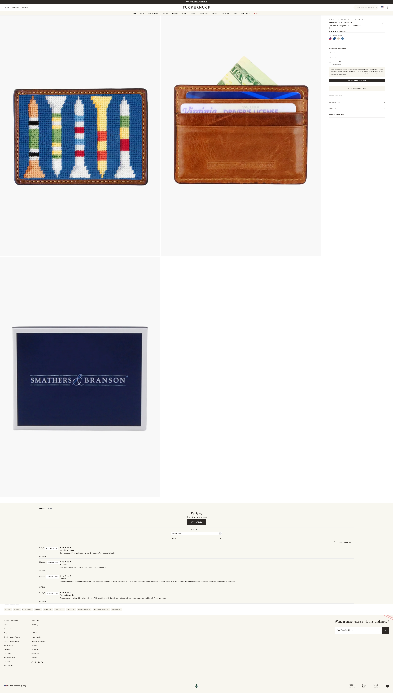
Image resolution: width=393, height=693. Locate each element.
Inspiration (35, 649)
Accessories (203, 13)
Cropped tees (47, 609)
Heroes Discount (9, 657)
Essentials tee (70, 609)
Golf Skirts (38, 609)
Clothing (165, 13)
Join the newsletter (336, 62)
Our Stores (7, 662)
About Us (25, 7)
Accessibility (8, 666)
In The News (36, 633)
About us (35, 620)
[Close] (390, 2)
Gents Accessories (334, 19)
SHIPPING (195, 2)
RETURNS (203, 2)
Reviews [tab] (42, 508)
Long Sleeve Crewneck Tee (100, 609)
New (134, 13)
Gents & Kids (245, 13)
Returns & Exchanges (11, 641)
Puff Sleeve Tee (116, 609)
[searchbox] (194, 533)
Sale (256, 13)
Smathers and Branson (340, 23)
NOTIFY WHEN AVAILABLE (357, 80)
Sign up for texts (336, 64)
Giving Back (36, 653)
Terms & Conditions (376, 686)
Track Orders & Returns (12, 637)
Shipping (7, 633)
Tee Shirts (16, 609)
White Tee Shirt (58, 609)
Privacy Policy (364, 686)
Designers (225, 13)
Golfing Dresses (27, 609)
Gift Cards (7, 653)
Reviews (7, 649)
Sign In (6, 7)
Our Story (35, 625)
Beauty (215, 13)
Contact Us (15, 7)
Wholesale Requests (38, 641)
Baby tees (7, 609)
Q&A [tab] (50, 508)
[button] (384, 22)
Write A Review (196, 522)
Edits (142, 13)
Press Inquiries (36, 637)
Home (235, 13)
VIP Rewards (8, 645)
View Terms (339, 74)
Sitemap (34, 657)
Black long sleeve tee (84, 609)
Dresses (175, 13)
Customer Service (11, 620)
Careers (34, 629)
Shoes (193, 13)
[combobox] (196, 538)
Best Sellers (153, 13)
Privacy (344, 74)
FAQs (6, 625)
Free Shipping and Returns (358, 88)
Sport (184, 13)
